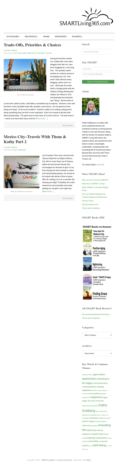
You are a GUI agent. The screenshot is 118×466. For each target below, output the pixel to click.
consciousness (100, 383)
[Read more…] (42, 119)
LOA (107, 415)
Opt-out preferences (90, 204)
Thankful (48, 53)
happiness (96, 397)
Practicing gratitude (100, 421)
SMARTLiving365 (47, 460)
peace (108, 418)
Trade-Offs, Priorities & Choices (32, 45)
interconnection (87, 406)
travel (90, 445)
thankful (85, 446)
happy (105, 397)
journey (95, 406)
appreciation (99, 374)
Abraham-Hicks (87, 375)
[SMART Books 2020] (97, 299)
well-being (99, 445)
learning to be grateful (89, 415)
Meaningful (22, 53)
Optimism (102, 418)
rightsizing (91, 430)
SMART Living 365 (59, 23)
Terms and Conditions (91, 208)
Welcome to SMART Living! (93, 184)
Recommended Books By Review (96, 314)
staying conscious (97, 437)
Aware (15, 53)
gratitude (96, 393)
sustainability (92, 441)
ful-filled (90, 394)
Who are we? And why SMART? (95, 180)
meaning (85, 418)
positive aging (88, 421)
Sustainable (40, 53)
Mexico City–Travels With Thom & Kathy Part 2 (35, 139)
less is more (101, 415)
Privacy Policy (88, 201)
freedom (84, 393)
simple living (97, 434)
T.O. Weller (87, 460)
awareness (89, 378)
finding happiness (103, 390)
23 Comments (68, 198)
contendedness (89, 387)
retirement (86, 425)
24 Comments (68, 125)
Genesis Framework (64, 460)
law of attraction (101, 411)
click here (100, 165)
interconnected (97, 401)
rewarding (94, 426)
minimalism (94, 418)
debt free (94, 390)
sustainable (103, 441)
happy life (86, 401)
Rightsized (31, 53)
